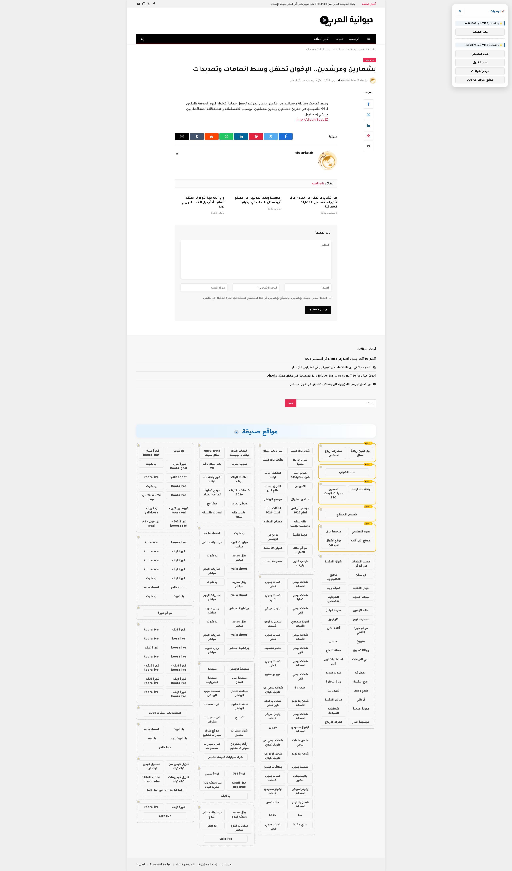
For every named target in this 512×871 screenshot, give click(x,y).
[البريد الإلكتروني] (368, 146)
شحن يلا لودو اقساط (272, 623)
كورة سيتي (212, 773)
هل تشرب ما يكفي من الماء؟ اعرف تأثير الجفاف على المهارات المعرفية (313, 203)
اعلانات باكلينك (212, 512)
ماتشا (273, 815)
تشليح (239, 717)
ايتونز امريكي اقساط (272, 716)
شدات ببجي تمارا (272, 584)
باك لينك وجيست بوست (300, 523)
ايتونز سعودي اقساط (300, 623)
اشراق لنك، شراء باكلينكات (300, 475)
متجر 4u (300, 687)
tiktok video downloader (151, 779)
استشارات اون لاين (333, 661)
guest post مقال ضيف (212, 453)
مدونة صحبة (360, 708)
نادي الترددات (360, 659)
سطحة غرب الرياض (212, 693)
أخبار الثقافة (321, 39)
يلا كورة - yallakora (151, 510)
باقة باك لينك (360, 489)
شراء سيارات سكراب (212, 719)
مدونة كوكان (333, 610)
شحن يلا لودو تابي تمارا (272, 703)
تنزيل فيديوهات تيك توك (178, 779)
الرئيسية (354, 39)
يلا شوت (239, 533)
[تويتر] (368, 114)
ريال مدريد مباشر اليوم (239, 814)
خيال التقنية (361, 588)
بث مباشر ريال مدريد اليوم (212, 785)
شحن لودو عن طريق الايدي (273, 756)
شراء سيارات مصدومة (212, 746)
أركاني (361, 699)
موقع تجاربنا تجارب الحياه (212, 492)
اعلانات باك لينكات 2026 (165, 713)
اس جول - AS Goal (151, 523)
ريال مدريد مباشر (239, 557)
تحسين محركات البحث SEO (333, 493)
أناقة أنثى (333, 628)
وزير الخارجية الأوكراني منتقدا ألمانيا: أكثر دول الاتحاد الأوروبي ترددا (202, 203)
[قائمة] (368, 39)
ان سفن (360, 574)
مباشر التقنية (333, 699)
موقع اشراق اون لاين (334, 542)
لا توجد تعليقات (310, 80)
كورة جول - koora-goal (178, 466)
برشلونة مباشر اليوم (212, 814)
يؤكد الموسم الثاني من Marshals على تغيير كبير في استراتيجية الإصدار (313, 4)
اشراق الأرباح (333, 722)
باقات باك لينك (273, 459)
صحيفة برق (333, 531)
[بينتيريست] (368, 135)
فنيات (339, 39)
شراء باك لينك (300, 450)
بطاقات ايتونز (273, 767)
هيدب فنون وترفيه (300, 563)
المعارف (360, 672)
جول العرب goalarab (239, 785)
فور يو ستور (273, 674)
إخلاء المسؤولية (208, 864)
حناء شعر (273, 802)
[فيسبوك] (368, 104)
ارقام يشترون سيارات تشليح (239, 746)
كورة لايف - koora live (178, 668)
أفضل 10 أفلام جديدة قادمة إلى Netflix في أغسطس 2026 (340, 359)
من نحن (226, 864)
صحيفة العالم (272, 561)
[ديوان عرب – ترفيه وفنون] (347, 20)
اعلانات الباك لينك (273, 475)
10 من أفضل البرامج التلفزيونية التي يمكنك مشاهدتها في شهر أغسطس (332, 384)
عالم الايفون (360, 610)
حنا (300, 815)
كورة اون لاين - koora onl (178, 510)
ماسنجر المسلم (347, 514)
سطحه (212, 669)
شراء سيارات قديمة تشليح (225, 757)
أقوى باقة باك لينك (212, 479)
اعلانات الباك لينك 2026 (273, 510)
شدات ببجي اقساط (300, 584)
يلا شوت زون (178, 738)
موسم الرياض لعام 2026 (300, 510)
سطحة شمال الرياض (239, 693)
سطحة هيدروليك (212, 680)
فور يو (273, 727)
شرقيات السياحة (333, 711)
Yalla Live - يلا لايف (151, 497)
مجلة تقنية (300, 534)
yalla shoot (212, 533)
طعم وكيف (360, 690)
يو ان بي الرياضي (272, 537)
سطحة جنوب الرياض (239, 706)
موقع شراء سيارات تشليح (212, 733)
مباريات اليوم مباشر (239, 544)
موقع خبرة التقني (361, 630)
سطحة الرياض (239, 669)
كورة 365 (239, 773)
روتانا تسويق (360, 650)
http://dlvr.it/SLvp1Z (312, 119)
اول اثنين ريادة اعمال (360, 453)
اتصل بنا (140, 864)
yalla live (225, 839)
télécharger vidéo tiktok (165, 790)
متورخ (361, 641)
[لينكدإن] (368, 125)
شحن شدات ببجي (300, 742)
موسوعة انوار (360, 722)
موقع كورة (165, 613)
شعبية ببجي (300, 767)
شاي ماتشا (300, 824)
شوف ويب (333, 588)
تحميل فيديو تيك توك (151, 766)
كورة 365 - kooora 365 (178, 523)
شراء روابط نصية (300, 462)
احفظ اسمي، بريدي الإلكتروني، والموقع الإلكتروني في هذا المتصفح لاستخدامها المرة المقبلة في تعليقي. (265, 298)
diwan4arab (345, 80)
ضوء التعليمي (361, 531)
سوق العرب (239, 464)
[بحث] (143, 38)
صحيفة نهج (361, 619)
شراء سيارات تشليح (239, 733)
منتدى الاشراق (300, 499)
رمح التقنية (360, 681)
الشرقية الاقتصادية (333, 599)
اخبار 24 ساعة (272, 548)
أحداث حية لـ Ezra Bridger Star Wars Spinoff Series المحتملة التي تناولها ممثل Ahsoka (321, 375)
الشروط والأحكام (185, 864)
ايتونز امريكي (272, 608)
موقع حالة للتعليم (300, 550)
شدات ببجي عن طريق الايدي (273, 690)
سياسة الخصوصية (160, 864)
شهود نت (333, 690)
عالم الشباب (347, 472)
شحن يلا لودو (300, 753)
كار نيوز (333, 619)
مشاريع (212, 503)
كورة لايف (178, 551)
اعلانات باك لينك (239, 514)
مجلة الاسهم (361, 597)
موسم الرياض (272, 499)
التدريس (300, 486)
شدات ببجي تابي (272, 597)
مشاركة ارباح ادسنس (333, 453)
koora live (151, 477)
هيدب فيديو (333, 672)
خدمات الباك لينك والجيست (239, 453)
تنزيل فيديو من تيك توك (179, 766)
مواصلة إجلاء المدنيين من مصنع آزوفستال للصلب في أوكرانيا (258, 200)
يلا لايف (225, 796)
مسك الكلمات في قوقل (360, 563)
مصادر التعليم (272, 521)
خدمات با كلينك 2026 (239, 492)
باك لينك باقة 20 (212, 466)
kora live (151, 542)
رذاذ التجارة (333, 681)
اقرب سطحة (212, 704)
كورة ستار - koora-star (151, 453)
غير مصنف (369, 60)
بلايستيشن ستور (300, 778)
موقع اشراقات (360, 540)
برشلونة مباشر (212, 542)
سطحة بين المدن (239, 680)
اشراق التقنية (333, 561)
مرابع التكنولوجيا (333, 577)
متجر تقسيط (272, 648)
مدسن (333, 641)
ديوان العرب (239, 503)
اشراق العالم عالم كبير (272, 488)
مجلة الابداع (333, 650)
